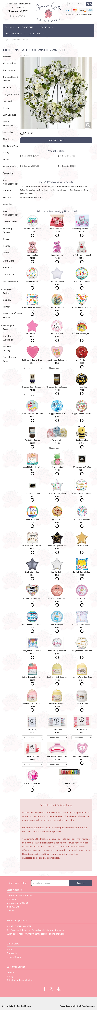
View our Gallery (7, 348)
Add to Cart (56, 140)
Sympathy (44, 27)
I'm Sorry (7, 108)
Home (7, 40)
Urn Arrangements (10, 182)
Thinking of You (10, 146)
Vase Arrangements (10, 213)
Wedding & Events (15, 33)
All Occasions (25, 27)
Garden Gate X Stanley (10, 79)
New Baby (8, 132)
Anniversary (9, 70)
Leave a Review (10, 281)
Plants (6, 252)
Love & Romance (8, 123)
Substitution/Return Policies (10, 315)
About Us (7, 267)
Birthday (7, 87)
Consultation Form (9, 359)
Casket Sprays (10, 221)
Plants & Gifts (9, 166)
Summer (9, 27)
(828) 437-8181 (19, 16)
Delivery (7, 299)
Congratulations (10, 94)
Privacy (6, 306)
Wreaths (7, 204)
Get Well (7, 101)
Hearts (6, 245)
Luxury (6, 152)
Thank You (8, 139)
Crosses (7, 239)
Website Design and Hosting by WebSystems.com (77, 1006)
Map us (10, 910)
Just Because (9, 114)
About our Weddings (8, 338)
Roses (6, 159)
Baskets (7, 197)
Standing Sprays (7, 230)
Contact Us (8, 274)
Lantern (7, 190)
